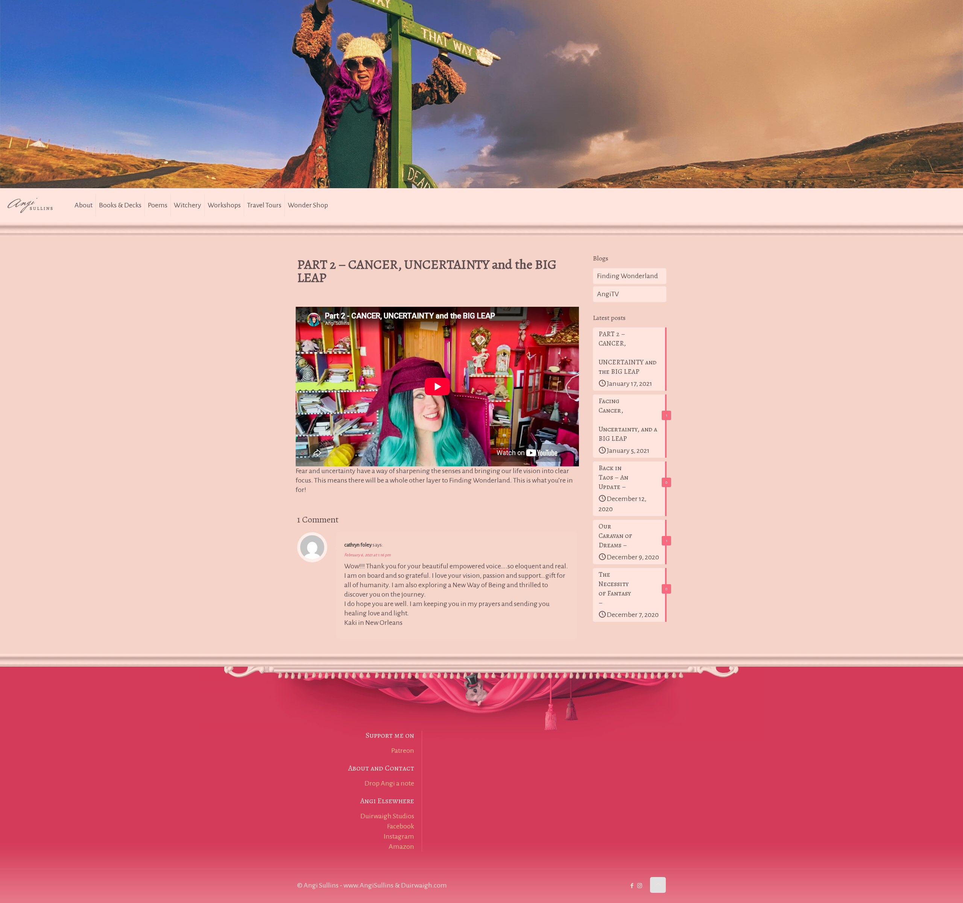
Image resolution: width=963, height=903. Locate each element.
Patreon (402, 750)
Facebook (400, 826)
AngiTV (608, 294)
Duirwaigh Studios (387, 816)
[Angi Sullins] (34, 205)
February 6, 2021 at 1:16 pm (367, 555)
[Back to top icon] (658, 885)
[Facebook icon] (632, 886)
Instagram (399, 836)
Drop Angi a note (389, 783)
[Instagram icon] (640, 886)
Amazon (401, 846)
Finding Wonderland (627, 276)
